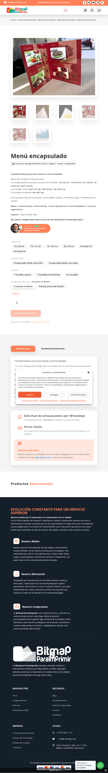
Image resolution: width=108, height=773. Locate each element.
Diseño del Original (20, 282)
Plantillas (57, 715)
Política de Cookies (21, 743)
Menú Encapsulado (66, 20)
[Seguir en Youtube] (93, 2)
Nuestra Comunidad (62, 705)
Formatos (16, 242)
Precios (56, 710)
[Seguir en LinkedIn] (89, 2)
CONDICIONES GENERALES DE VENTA (72, 401)
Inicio (13, 20)
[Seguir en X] (102, 2)
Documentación (60, 700)
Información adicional (53, 349)
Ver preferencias (78, 394)
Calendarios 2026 (21, 710)
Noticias (16, 705)
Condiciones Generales (23, 733)
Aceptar (29, 394)
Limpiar (15, 294)
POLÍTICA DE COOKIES (30, 401)
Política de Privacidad (23, 738)
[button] (88, 372)
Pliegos (14, 270)
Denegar (54, 394)
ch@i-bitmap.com (43, 457)
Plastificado (17, 258)
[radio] (19, 246)
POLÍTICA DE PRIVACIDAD (48, 401)
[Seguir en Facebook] (84, 2)
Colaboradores (19, 700)
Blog (55, 695)
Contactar (17, 747)
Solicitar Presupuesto (26, 313)
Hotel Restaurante (27, 20)
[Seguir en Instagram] (98, 2)
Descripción (23, 349)
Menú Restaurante (46, 20)
